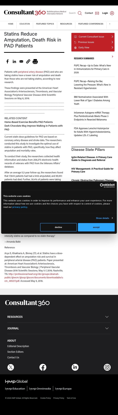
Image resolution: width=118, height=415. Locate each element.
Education (25, 23)
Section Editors (15, 351)
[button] (28, 61)
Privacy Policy (58, 398)
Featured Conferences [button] (90, 23)
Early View (84, 47)
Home (10, 23)
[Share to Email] (21, 61)
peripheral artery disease (30, 71)
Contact (89, 12)
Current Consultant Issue (91, 36)
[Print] (35, 61)
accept (96, 227)
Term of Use (71, 398)
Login (105, 12)
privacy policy (19, 207)
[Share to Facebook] (7, 61)
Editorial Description (18, 346)
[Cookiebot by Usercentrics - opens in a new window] (102, 185)
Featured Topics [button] (45, 23)
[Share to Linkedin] (14, 61)
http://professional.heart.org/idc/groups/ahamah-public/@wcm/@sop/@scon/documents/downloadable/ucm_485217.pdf (33, 277)
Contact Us (13, 357)
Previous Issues (86, 42)
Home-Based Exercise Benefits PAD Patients (28, 121)
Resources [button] (66, 23)
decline (58, 227)
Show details (102, 218)
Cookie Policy (45, 398)
